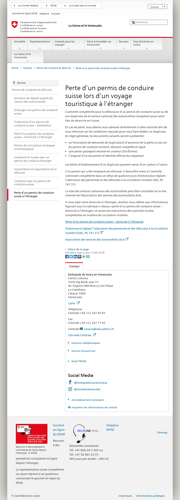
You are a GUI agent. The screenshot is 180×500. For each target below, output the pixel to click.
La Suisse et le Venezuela (22, 55)
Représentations (40, 41)
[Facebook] (67, 256)
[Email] (88, 256)
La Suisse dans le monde (82, 5)
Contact (72, 266)
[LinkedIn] (76, 256)
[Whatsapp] (84, 256)
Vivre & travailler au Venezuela (99, 43)
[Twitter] (71, 256)
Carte (72, 303)
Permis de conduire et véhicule (54, 68)
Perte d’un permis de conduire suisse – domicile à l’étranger (104, 221)
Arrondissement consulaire (87, 399)
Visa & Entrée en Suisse (143, 43)
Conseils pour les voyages (65, 43)
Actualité (19, 41)
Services (123, 41)
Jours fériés (78, 361)
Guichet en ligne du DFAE (59, 429)
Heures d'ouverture (83, 350)
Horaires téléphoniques (85, 343)
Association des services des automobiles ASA (94, 239)
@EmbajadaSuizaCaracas (90, 382)
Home (14, 68)
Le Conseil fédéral (28, 5)
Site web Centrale (80, 335)
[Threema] (80, 256)
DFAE (53, 5)
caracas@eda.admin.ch (99, 329)
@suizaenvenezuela (87, 389)
